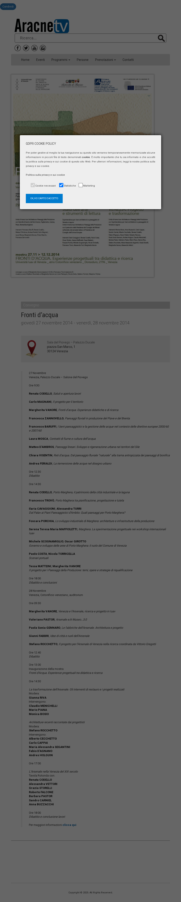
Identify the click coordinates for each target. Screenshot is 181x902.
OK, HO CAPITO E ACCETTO (44, 198)
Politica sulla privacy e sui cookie (45, 174)
